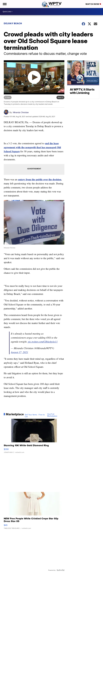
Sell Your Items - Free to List (35, 415)
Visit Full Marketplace (52, 415)
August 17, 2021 (19, 352)
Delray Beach (13, 23)
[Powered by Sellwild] (60, 570)
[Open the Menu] (4, 4)
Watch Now (92, 4)
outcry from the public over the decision (39, 179)
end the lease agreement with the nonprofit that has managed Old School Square (32, 147)
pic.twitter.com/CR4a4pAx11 (43, 341)
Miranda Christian (21, 112)
